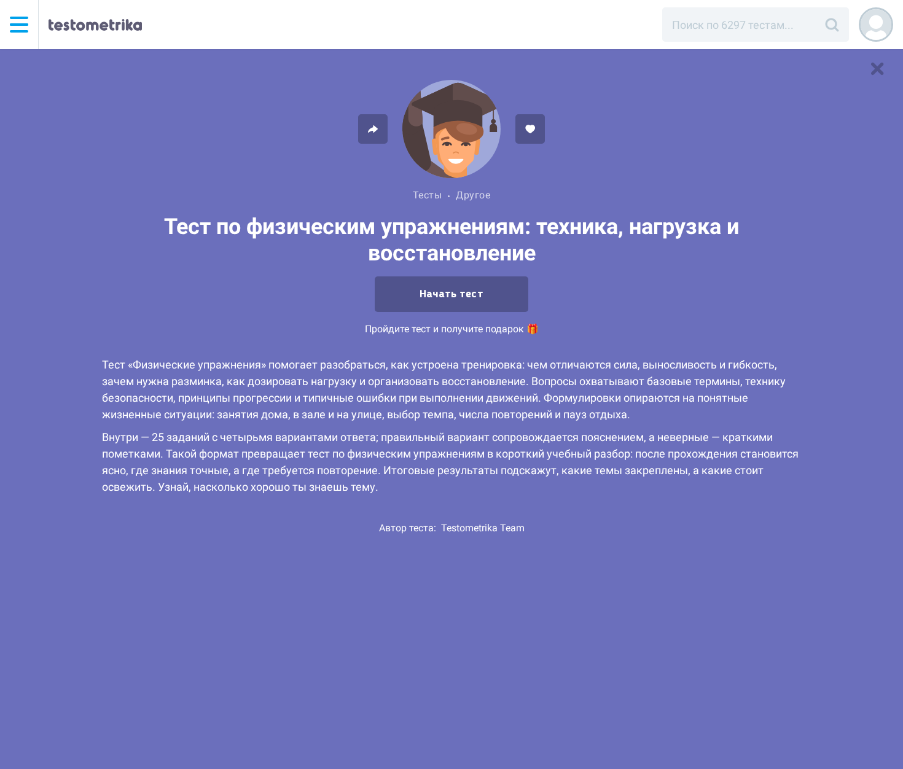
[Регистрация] (876, 24)
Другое (473, 195)
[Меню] (19, 25)
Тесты (427, 195)
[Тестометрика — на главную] (95, 25)
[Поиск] (831, 24)
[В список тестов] (877, 69)
